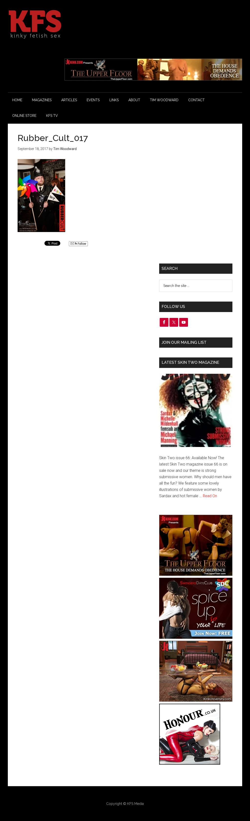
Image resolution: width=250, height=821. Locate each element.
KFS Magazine (54, 24)
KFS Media (135, 804)
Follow (81, 243)
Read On (210, 496)
